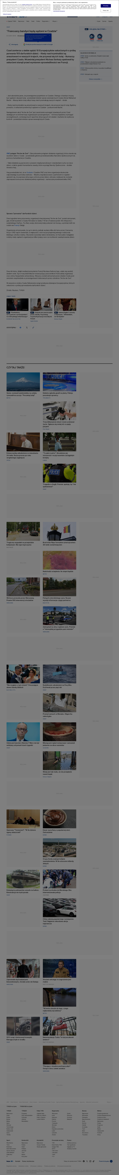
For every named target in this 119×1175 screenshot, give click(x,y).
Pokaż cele (106, 10)
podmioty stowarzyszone (27, 4)
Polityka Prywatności (7, 14)
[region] (59, 8)
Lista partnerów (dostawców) (59, 11)
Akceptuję (105, 5)
